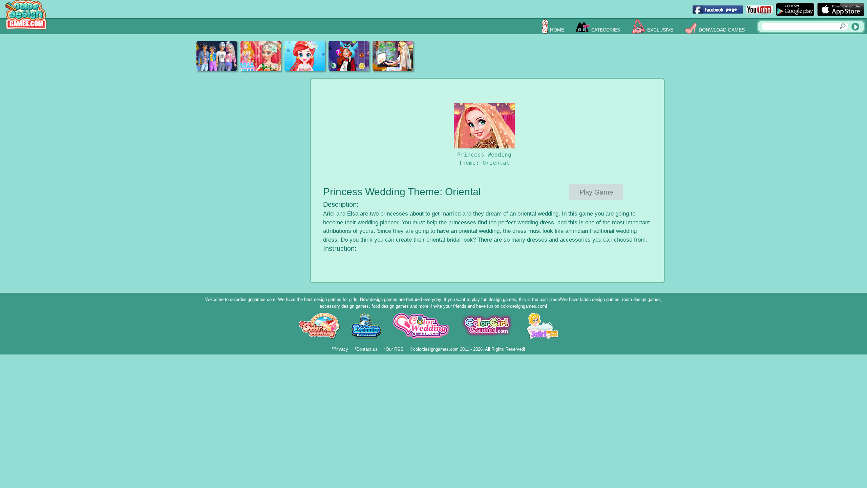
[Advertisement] (547, 56)
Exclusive (660, 30)
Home (557, 30)
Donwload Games (722, 30)
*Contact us (366, 349)
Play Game (596, 192)
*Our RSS (393, 349)
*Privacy (340, 349)
